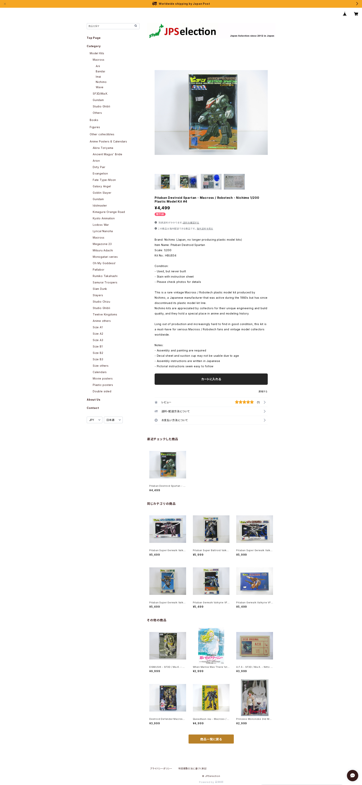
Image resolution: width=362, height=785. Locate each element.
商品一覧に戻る (211, 739)
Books (94, 120)
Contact (93, 407)
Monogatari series (105, 256)
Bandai (100, 71)
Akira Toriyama (103, 147)
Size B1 (98, 346)
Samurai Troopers (105, 282)
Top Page (93, 37)
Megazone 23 (102, 244)
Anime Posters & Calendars (108, 141)
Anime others (102, 320)
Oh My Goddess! (104, 263)
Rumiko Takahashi (105, 276)
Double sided (102, 391)
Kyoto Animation (104, 218)
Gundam (98, 100)
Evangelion (100, 173)
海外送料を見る (205, 228)
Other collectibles (102, 134)
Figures (95, 127)
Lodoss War (101, 224)
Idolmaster (100, 205)
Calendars (100, 372)
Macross (98, 59)
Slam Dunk (100, 288)
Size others (101, 365)
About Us (93, 399)
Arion (96, 160)
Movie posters (103, 378)
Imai (98, 76)
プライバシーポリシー (161, 768)
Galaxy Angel (102, 186)
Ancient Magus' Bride (107, 154)
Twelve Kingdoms (105, 314)
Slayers (98, 295)
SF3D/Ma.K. (100, 93)
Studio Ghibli (101, 106)
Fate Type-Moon (104, 179)
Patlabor (98, 269)
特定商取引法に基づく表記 (192, 768)
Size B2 (98, 352)
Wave (100, 87)
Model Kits (97, 53)
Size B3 (98, 359)
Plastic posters (103, 384)
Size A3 (98, 340)
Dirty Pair (99, 167)
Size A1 (98, 327)
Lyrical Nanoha (103, 231)
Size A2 (98, 333)
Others (97, 112)
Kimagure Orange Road (109, 211)
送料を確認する (191, 222)
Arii (98, 66)
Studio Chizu (101, 301)
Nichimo (101, 81)
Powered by (207, 782)
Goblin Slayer (102, 192)
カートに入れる (211, 379)
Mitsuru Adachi (103, 250)
